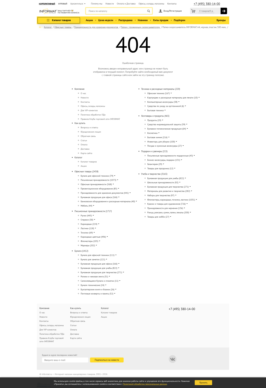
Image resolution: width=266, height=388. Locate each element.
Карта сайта (86, 153)
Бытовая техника (155, 110)
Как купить (80, 123)
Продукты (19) (154, 120)
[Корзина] (193, 11)
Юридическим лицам (91, 131)
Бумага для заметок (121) (93, 259)
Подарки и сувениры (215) (154, 151)
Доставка (85, 149)
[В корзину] (224, 11)
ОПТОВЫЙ (62, 3)
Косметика (152, 133)
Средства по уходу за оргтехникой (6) (165, 106)
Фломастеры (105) (89, 241)
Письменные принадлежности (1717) (93, 211)
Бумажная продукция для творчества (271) (101, 272)
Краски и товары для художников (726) (166, 203)
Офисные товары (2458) (86, 171)
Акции (89, 20)
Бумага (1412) (81, 250)
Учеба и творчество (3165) (154, 173)
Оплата (84, 144)
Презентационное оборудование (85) (99, 188)
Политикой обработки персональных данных (145, 384)
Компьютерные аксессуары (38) (162, 102)
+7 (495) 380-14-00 (207, 4)
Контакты (172, 3)
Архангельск (76, 3)
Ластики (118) (87, 228)
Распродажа (125, 20)
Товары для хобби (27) (158, 216)
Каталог (78, 157)
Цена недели (105, 20)
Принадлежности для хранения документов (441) (105, 193)
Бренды (221, 20)
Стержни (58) (87, 219)
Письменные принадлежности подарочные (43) (170, 155)
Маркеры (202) (88, 245)
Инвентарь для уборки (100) (161, 141)
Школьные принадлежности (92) (162, 182)
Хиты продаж (160, 20)
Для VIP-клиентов (89, 110)
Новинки (143, 20)
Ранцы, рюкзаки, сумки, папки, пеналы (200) (168, 212)
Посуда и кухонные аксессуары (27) (164, 145)
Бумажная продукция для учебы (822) (99, 268)
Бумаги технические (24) (92, 285)
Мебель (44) (86, 205)
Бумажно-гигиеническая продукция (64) (166, 128)
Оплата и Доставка (126, 3)
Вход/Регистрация (172, 10)
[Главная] (40, 27)
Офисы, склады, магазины (151, 3)
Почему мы (96, 3)
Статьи (84, 140)
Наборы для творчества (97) (160, 195)
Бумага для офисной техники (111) (98, 255)
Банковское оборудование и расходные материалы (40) (108, 201)
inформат (59, 11)
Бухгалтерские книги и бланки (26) (97, 289)
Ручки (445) (86, 215)
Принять (203, 382)
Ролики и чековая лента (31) (94, 276)
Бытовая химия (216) (157, 137)
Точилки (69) (87, 232)
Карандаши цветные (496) (93, 236)
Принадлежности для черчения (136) (165, 208)
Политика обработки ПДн (93, 114)
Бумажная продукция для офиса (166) (99, 197)
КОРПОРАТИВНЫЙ (47, 3)
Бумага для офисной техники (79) (97, 175)
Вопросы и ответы (89, 127)
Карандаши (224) (89, 224)
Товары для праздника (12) (160, 168)
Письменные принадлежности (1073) (98, 180)
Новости (109, 3)
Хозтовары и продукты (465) (155, 115)
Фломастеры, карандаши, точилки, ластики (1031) (171, 199)
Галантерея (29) (154, 164)
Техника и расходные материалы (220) (160, 88)
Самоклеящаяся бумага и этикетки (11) (99, 280)
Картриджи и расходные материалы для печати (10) (172, 97)
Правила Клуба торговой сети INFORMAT (100, 119)
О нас (83, 93)
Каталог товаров (89, 161)
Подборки (179, 20)
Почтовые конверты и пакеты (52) (97, 293)
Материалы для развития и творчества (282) (168, 191)
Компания (79, 88)
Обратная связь (88, 136)
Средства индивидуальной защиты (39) (166, 124)
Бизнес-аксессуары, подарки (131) (163, 160)
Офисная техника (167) (158, 93)
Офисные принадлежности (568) (96, 184)
